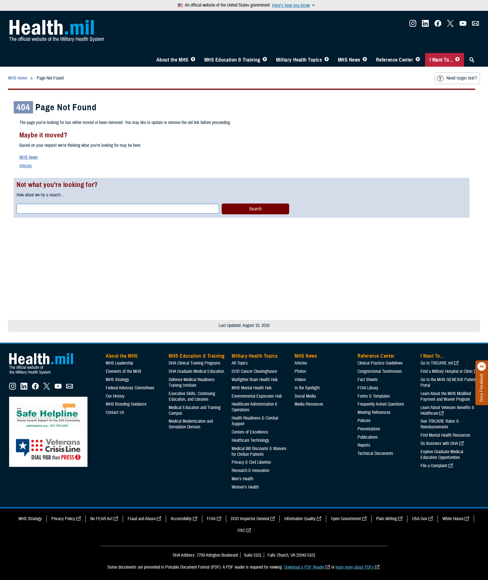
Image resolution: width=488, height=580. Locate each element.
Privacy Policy (63, 519)
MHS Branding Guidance (126, 404)
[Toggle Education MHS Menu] (265, 60)
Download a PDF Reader (304, 567)
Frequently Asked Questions (381, 404)
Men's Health (242, 479)
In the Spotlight (307, 388)
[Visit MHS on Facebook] (437, 25)
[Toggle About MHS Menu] (193, 60)
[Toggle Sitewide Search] (471, 59)
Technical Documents (375, 453)
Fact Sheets (368, 379)
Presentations (369, 429)
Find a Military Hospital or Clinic (446, 371)
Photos (300, 371)
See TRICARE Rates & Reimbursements (439, 424)
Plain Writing (386, 519)
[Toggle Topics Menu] (326, 60)
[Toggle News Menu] (365, 60)
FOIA (211, 519)
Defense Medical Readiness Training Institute (192, 382)
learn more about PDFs (355, 567)
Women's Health (245, 487)
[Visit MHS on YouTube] (463, 25)
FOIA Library (368, 388)
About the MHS (172, 60)
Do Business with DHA (439, 443)
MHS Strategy (117, 379)
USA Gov (419, 519)
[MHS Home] (44, 374)
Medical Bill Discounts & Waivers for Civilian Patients (259, 451)
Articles (25, 166)
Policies (364, 421)
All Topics (240, 363)
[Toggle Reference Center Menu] (418, 60)
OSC (241, 530)
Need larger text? (461, 78)
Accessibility (181, 519)
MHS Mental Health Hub (251, 388)
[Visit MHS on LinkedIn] (425, 25)
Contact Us (115, 412)
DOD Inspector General (250, 519)
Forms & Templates (374, 396)
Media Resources (309, 404)
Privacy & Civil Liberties (251, 462)
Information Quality (300, 519)
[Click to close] (481, 366)
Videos (300, 379)
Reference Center (394, 60)
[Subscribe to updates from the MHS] (475, 25)
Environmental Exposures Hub (257, 396)
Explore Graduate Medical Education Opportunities (441, 454)
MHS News (349, 60)
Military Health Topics (299, 60)
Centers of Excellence (250, 432)
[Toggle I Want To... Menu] (457, 60)
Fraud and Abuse (142, 519)
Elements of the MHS (123, 371)
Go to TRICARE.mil (436, 363)
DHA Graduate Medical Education (196, 371)
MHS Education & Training (232, 60)
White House (453, 519)
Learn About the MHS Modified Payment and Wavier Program (445, 396)
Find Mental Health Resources (445, 435)
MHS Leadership (119, 363)
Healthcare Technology (250, 440)
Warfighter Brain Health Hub (254, 379)
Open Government (346, 519)
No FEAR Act (101, 519)
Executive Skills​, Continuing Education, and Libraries (192, 396)
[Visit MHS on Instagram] (412, 25)
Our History (115, 396)
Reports (364, 445)
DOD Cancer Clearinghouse (254, 371)
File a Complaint (433, 466)
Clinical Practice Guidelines (380, 363)
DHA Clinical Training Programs (194, 363)
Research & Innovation (250, 470)
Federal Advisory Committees (130, 388)
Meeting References (374, 412)
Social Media (305, 396)
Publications (368, 437)
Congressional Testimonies (380, 371)
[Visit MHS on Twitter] (450, 25)
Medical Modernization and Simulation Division (191, 424)
